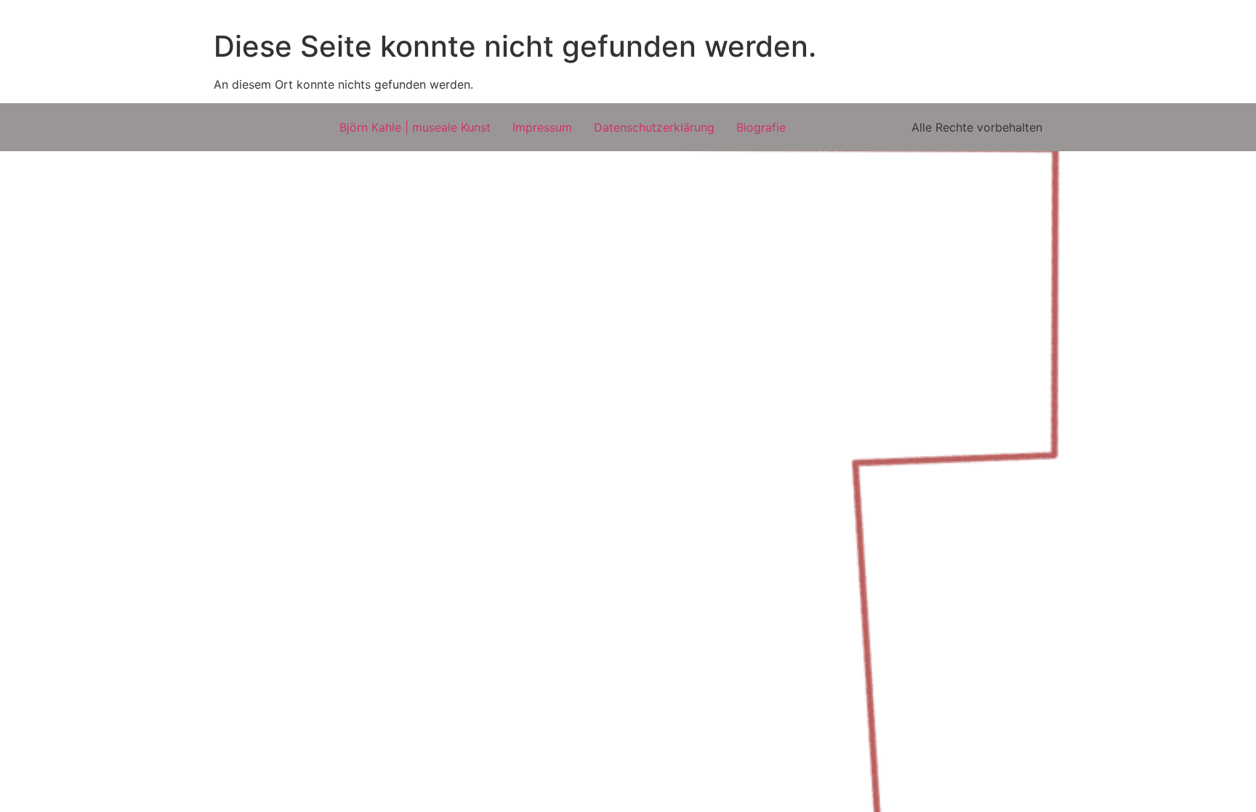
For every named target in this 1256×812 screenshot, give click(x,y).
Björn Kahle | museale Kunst (415, 127)
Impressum (542, 127)
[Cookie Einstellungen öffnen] (32, 793)
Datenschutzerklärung (654, 127)
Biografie (761, 127)
